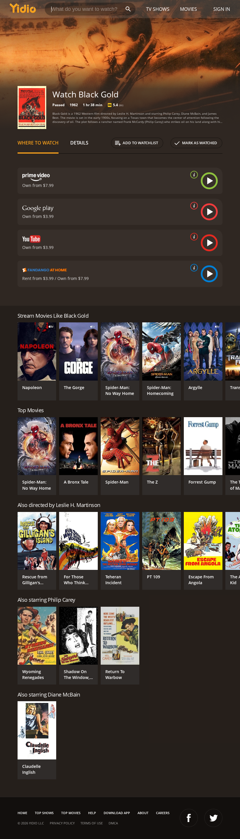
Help (92, 813)
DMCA (113, 823)
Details (79, 143)
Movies (188, 9)
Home (22, 813)
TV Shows (157, 9)
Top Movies (70, 813)
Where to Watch (38, 143)
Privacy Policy (62, 823)
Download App (117, 813)
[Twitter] (213, 818)
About (143, 813)
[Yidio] (22, 9)
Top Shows (44, 813)
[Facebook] (189, 818)
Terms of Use (91, 823)
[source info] (193, 174)
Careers (162, 813)
